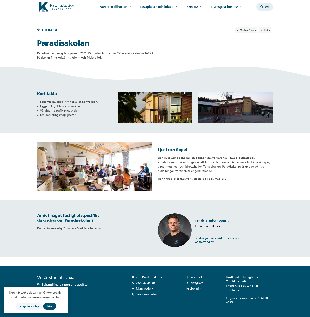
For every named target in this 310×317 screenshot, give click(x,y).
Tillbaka (49, 30)
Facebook (196, 277)
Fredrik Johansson (212, 221)
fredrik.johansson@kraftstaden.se (217, 238)
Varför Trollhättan (113, 7)
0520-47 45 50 (143, 283)
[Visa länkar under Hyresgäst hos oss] (241, 7)
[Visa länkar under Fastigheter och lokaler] (177, 7)
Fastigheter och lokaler (157, 7)
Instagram (196, 283)
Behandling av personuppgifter (65, 284)
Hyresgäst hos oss (224, 7)
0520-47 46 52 (204, 242)
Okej (49, 306)
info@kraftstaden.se (147, 277)
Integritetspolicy (29, 306)
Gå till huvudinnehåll (51, 2)
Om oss (193, 7)
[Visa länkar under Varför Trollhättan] (130, 7)
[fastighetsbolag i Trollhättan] (66, 7)
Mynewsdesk (142, 288)
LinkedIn (195, 288)
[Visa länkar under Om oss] (201, 7)
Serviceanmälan (144, 294)
